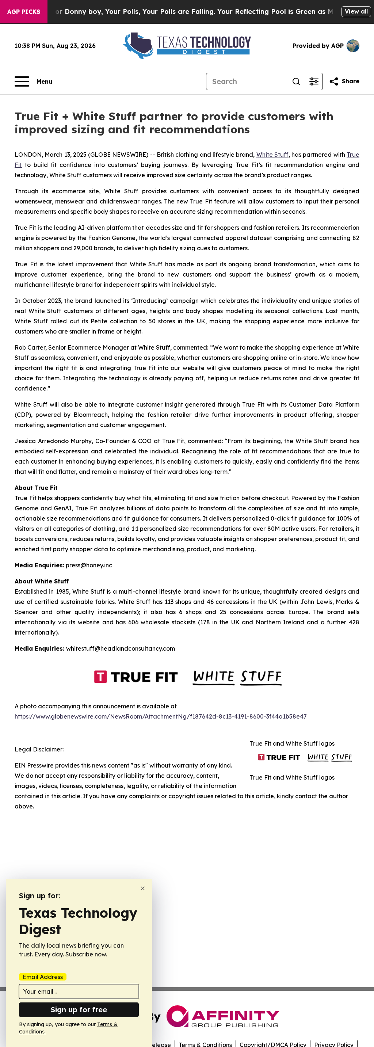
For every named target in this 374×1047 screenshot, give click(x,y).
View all (356, 11)
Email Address (43, 977)
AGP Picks (23, 11)
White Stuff (272, 154)
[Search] (296, 81)
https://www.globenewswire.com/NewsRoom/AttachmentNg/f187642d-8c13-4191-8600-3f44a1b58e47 (161, 716)
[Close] (142, 888)
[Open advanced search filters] (314, 81)
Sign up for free (79, 1009)
